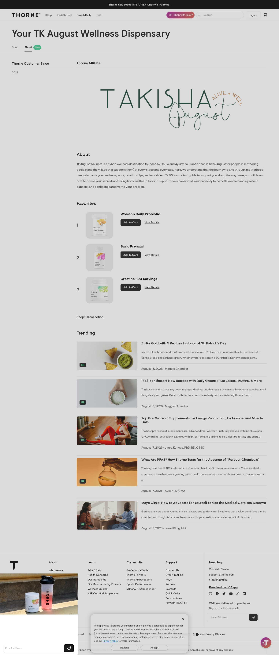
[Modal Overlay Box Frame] (39, 614)
